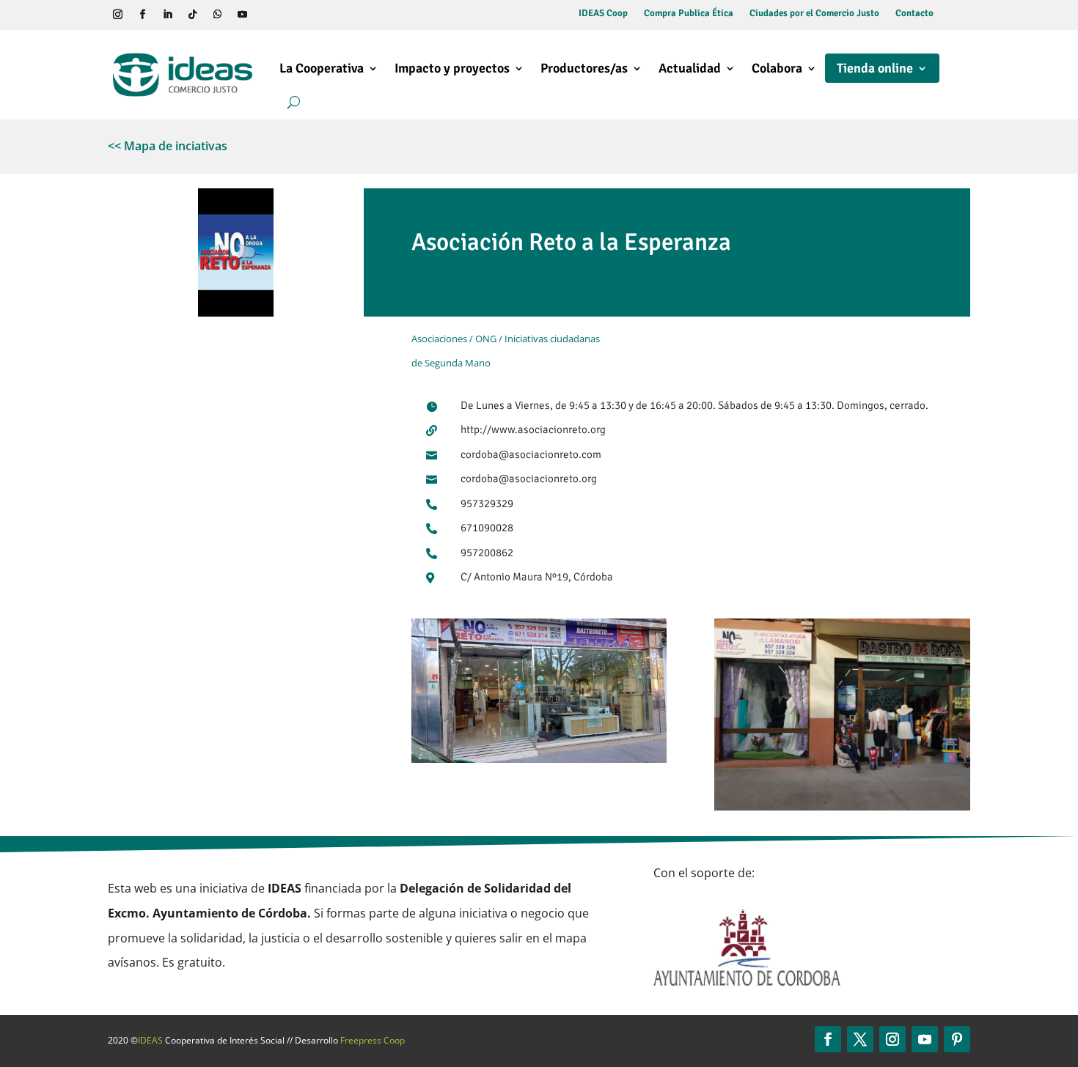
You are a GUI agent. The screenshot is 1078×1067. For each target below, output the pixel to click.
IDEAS (150, 1040)
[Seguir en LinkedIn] (167, 14)
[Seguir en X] (860, 1039)
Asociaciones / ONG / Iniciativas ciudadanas (505, 338)
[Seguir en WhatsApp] (217, 14)
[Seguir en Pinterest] (957, 1039)
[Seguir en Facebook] (142, 14)
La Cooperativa (321, 68)
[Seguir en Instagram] (117, 14)
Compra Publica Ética (688, 13)
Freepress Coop (372, 1040)
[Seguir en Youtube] (242, 14)
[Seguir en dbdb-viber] (266, 14)
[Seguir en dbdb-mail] (291, 14)
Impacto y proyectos (452, 68)
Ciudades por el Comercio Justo (814, 13)
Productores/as (584, 68)
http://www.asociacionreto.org (533, 429)
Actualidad (690, 68)
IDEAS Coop (603, 13)
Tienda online (875, 68)
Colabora (777, 68)
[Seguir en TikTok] (192, 14)
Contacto (914, 13)
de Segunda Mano (451, 362)
